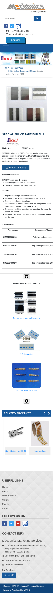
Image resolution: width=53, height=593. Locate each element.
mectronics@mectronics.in (21, 34)
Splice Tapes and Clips (24, 71)
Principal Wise (16, 68)
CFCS (27, 590)
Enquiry (15, 40)
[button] (26, 401)
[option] (26, 305)
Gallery (5, 500)
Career (5, 508)
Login (11, 575)
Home (5, 487)
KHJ (10, 71)
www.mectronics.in (14, 564)
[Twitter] (12, 26)
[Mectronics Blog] (17, 25)
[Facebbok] (6, 26)
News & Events (9, 495)
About (5, 491)
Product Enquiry (17, 167)
